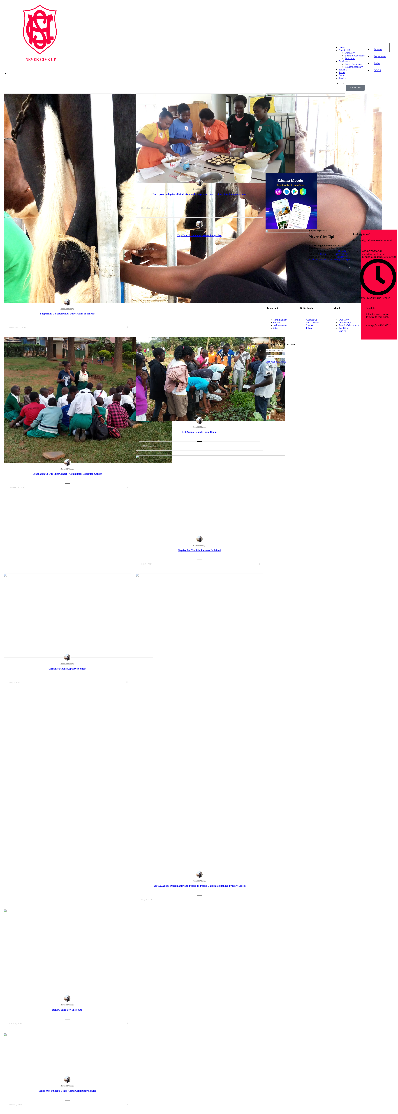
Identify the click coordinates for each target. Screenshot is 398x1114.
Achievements (280, 325)
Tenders (342, 78)
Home (342, 47)
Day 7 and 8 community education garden (199, 235)
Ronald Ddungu (67, 308)
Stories (342, 72)
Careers (342, 331)
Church (322, 254)
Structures (350, 58)
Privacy (310, 328)
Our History (345, 322)
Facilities (343, 328)
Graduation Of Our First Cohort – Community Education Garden (67, 473)
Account (393, 47)
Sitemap (310, 325)
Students (378, 49)
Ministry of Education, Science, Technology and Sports (330, 258)
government (341, 254)
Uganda (342, 251)
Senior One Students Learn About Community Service (67, 1090)
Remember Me (276, 367)
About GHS (345, 50)
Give (275, 328)
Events (342, 75)
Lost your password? (276, 361)
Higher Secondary (354, 66)
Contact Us (311, 319)
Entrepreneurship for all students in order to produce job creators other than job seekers (199, 194)
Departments (380, 56)
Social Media (312, 322)
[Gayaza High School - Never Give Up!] (40, 71)
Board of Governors (355, 55)
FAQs (377, 63)
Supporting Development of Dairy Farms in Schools (67, 313)
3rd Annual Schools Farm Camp (199, 432)
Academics (344, 61)
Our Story (350, 52)
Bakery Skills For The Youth (67, 1009)
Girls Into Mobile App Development (67, 668)
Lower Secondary (353, 64)
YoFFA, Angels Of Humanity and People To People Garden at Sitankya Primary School (199, 885)
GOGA (377, 70)
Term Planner (280, 319)
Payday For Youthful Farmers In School (199, 550)
